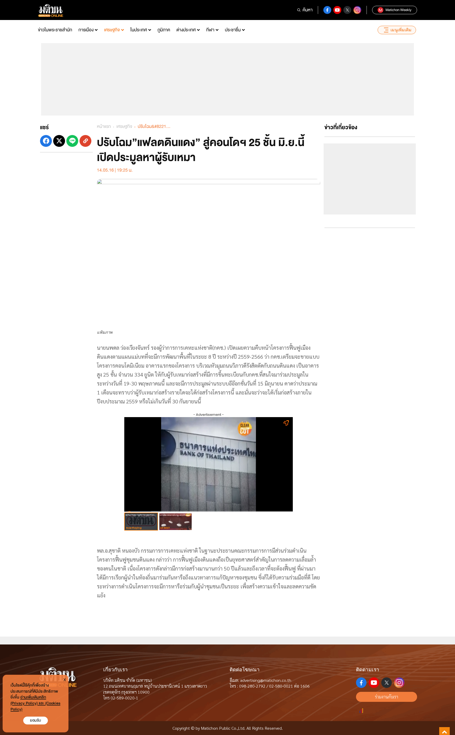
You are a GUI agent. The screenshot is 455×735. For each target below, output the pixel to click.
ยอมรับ (35, 720)
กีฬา (210, 30)
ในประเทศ (138, 30)
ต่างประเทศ (186, 30)
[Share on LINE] (72, 141)
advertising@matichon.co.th (265, 680)
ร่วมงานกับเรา (386, 696)
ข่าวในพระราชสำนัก (55, 30)
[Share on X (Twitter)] (59, 141)
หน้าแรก (104, 126)
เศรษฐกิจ (112, 30)
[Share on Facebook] (46, 141)
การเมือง (85, 30)
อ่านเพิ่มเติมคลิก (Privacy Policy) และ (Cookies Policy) (35, 703)
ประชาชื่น (233, 30)
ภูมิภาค (163, 30)
